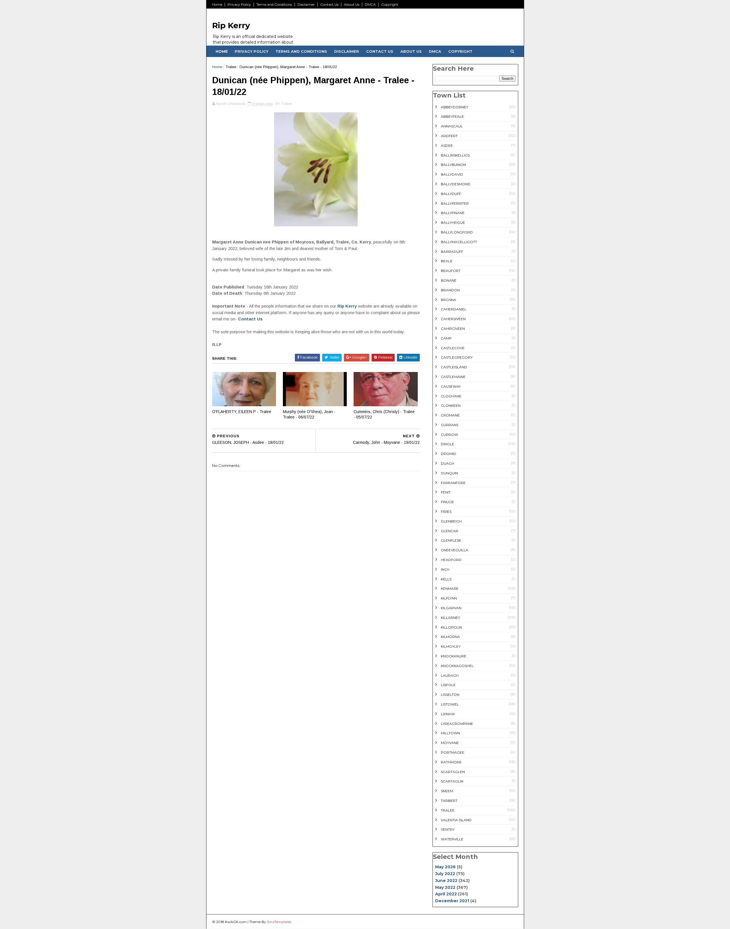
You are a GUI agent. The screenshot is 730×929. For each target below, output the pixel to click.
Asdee (447, 145)
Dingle (447, 444)
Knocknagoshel (457, 666)
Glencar (449, 531)
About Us (351, 4)
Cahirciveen (453, 328)
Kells (446, 579)
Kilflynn (449, 598)
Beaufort (451, 271)
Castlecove (453, 348)
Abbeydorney (454, 107)
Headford (451, 560)
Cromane (450, 415)
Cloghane (451, 396)
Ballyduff (451, 194)
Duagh (447, 463)
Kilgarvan (451, 608)
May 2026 (445, 866)
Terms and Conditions (274, 4)
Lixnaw (448, 714)
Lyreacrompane (457, 723)
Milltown (450, 733)
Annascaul (452, 126)
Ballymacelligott (459, 242)
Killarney (450, 617)
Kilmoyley (451, 646)
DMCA (370, 4)
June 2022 (446, 880)
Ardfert (449, 136)
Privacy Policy (239, 4)
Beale (447, 261)
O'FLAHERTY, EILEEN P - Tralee (241, 411)
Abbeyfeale (452, 116)
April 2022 (446, 894)
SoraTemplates (279, 922)
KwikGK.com (236, 922)
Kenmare (450, 588)
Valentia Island (456, 820)
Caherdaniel (454, 309)
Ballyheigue (453, 222)
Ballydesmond (456, 184)
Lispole (448, 685)
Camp (446, 338)
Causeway (451, 386)
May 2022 (445, 887)
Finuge (447, 502)
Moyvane (450, 743)
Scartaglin (452, 781)
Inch (445, 569)
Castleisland (454, 367)
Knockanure (453, 656)
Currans (449, 425)
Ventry (448, 829)
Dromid (448, 454)
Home (217, 4)
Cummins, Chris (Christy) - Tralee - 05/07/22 (384, 414)
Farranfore (453, 483)
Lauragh (450, 675)
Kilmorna (450, 637)
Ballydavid (452, 174)
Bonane (449, 280)
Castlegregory (457, 357)
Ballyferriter (455, 203)
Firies (446, 511)
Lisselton (450, 694)
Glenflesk (451, 540)
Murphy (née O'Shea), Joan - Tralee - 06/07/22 (309, 414)
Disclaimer (306, 4)
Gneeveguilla (454, 550)
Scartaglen (453, 772)
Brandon (450, 290)
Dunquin (449, 473)
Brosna (448, 300)
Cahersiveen (453, 319)
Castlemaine (453, 377)
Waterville (452, 839)
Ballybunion (453, 164)
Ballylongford (457, 232)
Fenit (446, 492)
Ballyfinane (453, 213)
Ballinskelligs (455, 155)
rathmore (451, 762)
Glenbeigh (451, 521)
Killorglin (451, 627)
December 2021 (452, 900)
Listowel (450, 704)
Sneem (447, 791)
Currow (449, 434)
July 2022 (445, 873)
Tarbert (449, 800)
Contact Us (329, 4)
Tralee (231, 67)
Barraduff (452, 251)
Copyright (389, 4)
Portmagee (452, 752)
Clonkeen (451, 405)
